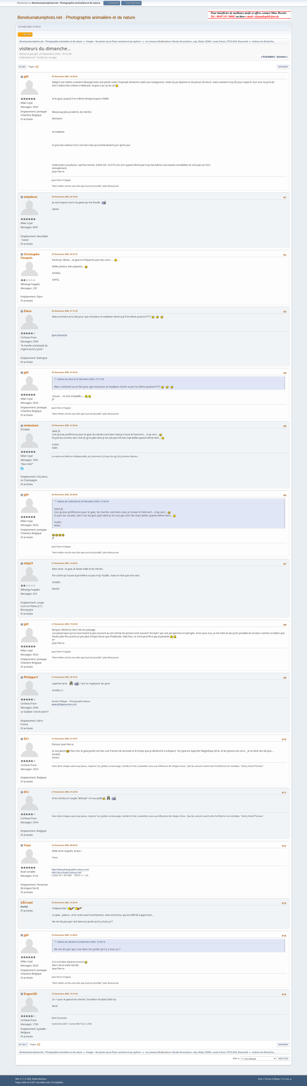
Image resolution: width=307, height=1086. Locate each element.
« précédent (268, 56)
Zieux (27, 311)
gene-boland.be (59, 335)
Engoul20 (30, 994)
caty (195, 41)
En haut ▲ (287, 1078)
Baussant (242, 41)
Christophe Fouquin (30, 256)
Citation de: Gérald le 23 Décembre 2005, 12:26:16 (81, 941)
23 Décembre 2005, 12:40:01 (64, 935)
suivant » (282, 56)
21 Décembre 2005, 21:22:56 (64, 791)
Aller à (236, 1058)
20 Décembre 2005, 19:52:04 (64, 76)
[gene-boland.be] (22, 353)
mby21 (28, 563)
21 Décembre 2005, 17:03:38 (64, 624)
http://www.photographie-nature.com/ (70, 869)
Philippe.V (31, 677)
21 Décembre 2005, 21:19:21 (64, 738)
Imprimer (283, 66)
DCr (26, 739)
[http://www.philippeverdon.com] (22, 716)
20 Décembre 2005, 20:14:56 (64, 196)
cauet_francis (219, 41)
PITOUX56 (232, 41)
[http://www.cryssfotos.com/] (22, 292)
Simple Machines (39, 1079)
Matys (201, 41)
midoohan (31, 425)
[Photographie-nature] (22, 880)
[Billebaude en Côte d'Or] (22, 598)
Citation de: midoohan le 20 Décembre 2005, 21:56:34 (83, 501)
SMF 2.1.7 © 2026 (23, 1079)
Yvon (27, 845)
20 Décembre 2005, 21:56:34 (64, 425)
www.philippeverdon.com (64, 704)
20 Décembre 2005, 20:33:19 (64, 254)
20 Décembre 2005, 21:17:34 (64, 311)
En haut (23, 1044)
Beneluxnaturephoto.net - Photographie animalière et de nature (76, 17)
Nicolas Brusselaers (182, 41)
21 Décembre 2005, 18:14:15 (64, 677)
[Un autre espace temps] (22, 773)
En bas (22, 66)
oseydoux (30, 197)
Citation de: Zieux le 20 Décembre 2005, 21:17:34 (80, 379)
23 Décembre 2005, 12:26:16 (64, 902)
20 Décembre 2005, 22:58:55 (64, 494)
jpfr (26, 76)
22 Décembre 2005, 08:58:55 (64, 845)
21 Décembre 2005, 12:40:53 (64, 563)
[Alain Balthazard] (22, 472)
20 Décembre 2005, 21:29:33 (64, 372)
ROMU (208, 41)
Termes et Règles (272, 1078)
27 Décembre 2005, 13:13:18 (64, 993)
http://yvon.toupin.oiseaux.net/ (67, 872)
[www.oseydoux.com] (22, 231)
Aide (260, 1078)
